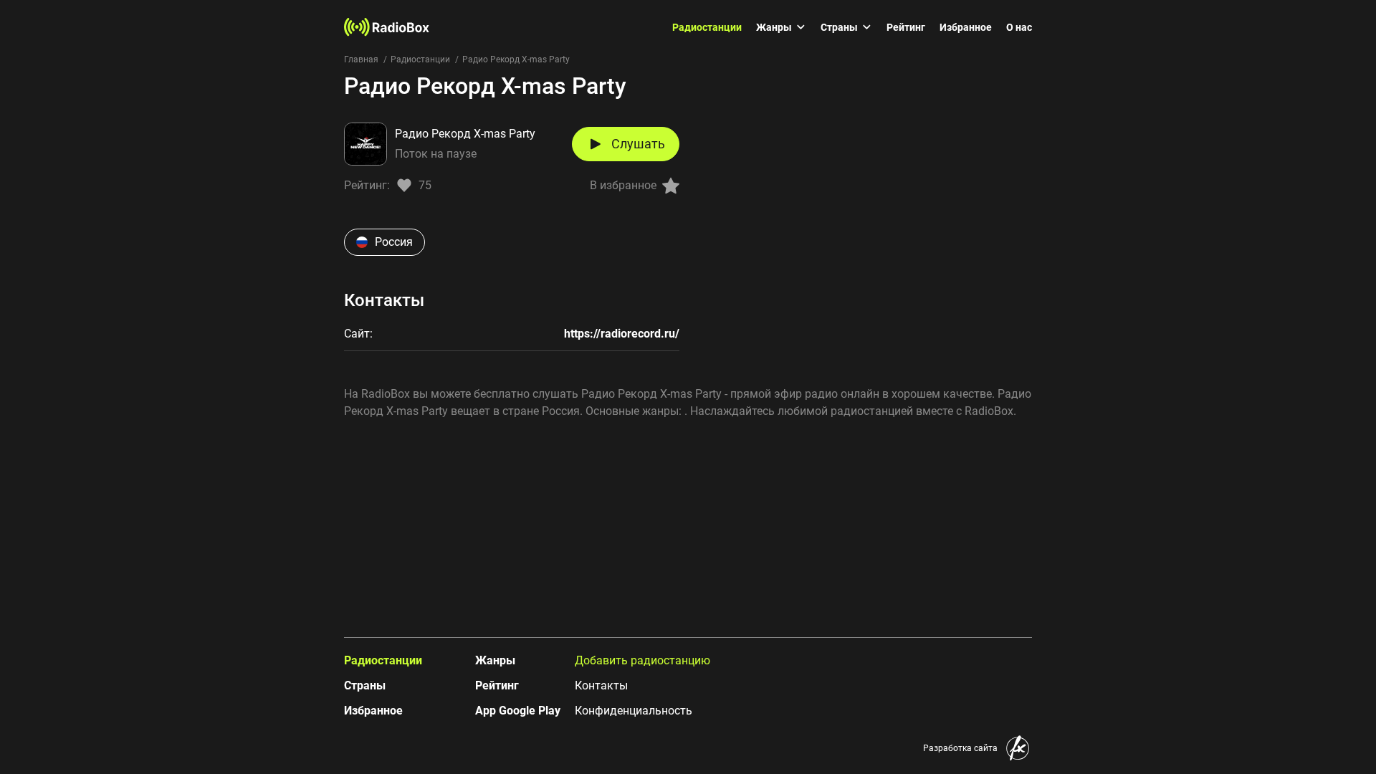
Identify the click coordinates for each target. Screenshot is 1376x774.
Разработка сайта (960, 748)
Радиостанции (707, 27)
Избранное (966, 27)
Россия (394, 242)
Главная (361, 59)
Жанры (774, 27)
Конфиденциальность (633, 710)
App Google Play (517, 710)
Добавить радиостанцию (642, 660)
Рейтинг (906, 27)
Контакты (601, 685)
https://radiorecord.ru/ (621, 333)
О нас (1019, 27)
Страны (839, 27)
